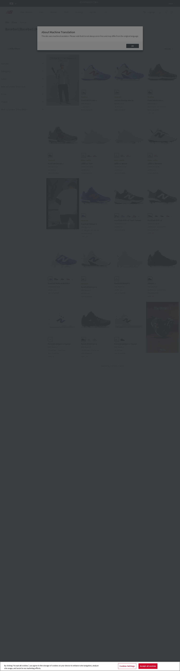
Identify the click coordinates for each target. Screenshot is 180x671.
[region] (90, 666)
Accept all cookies (148, 666)
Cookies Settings (127, 666)
